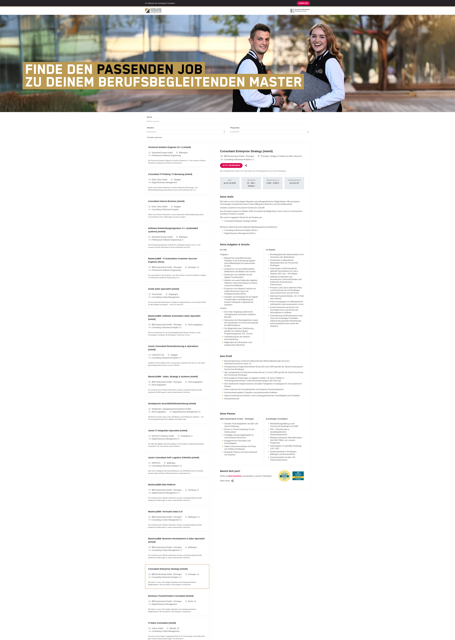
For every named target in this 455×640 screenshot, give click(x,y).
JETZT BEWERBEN (231, 165)
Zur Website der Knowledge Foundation (160, 3)
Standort (150, 128)
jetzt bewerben (235, 476)
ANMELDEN (303, 3)
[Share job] (245, 165)
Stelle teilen (225, 481)
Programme (234, 128)
